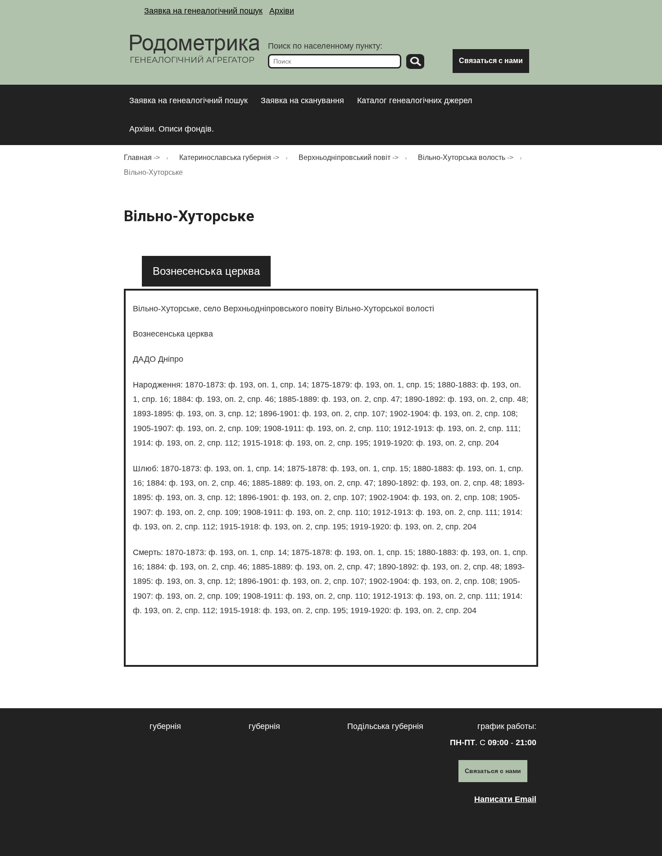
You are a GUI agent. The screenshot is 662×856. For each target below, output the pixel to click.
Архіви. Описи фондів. (171, 128)
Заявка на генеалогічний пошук (203, 10)
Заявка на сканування (302, 100)
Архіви (281, 10)
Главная (138, 157)
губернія (165, 726)
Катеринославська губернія (225, 157)
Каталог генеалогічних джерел (414, 100)
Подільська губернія (385, 726)
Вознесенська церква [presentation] (206, 271)
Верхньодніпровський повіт (344, 157)
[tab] (206, 271)
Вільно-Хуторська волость (461, 157)
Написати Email (505, 799)
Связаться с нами (491, 60)
